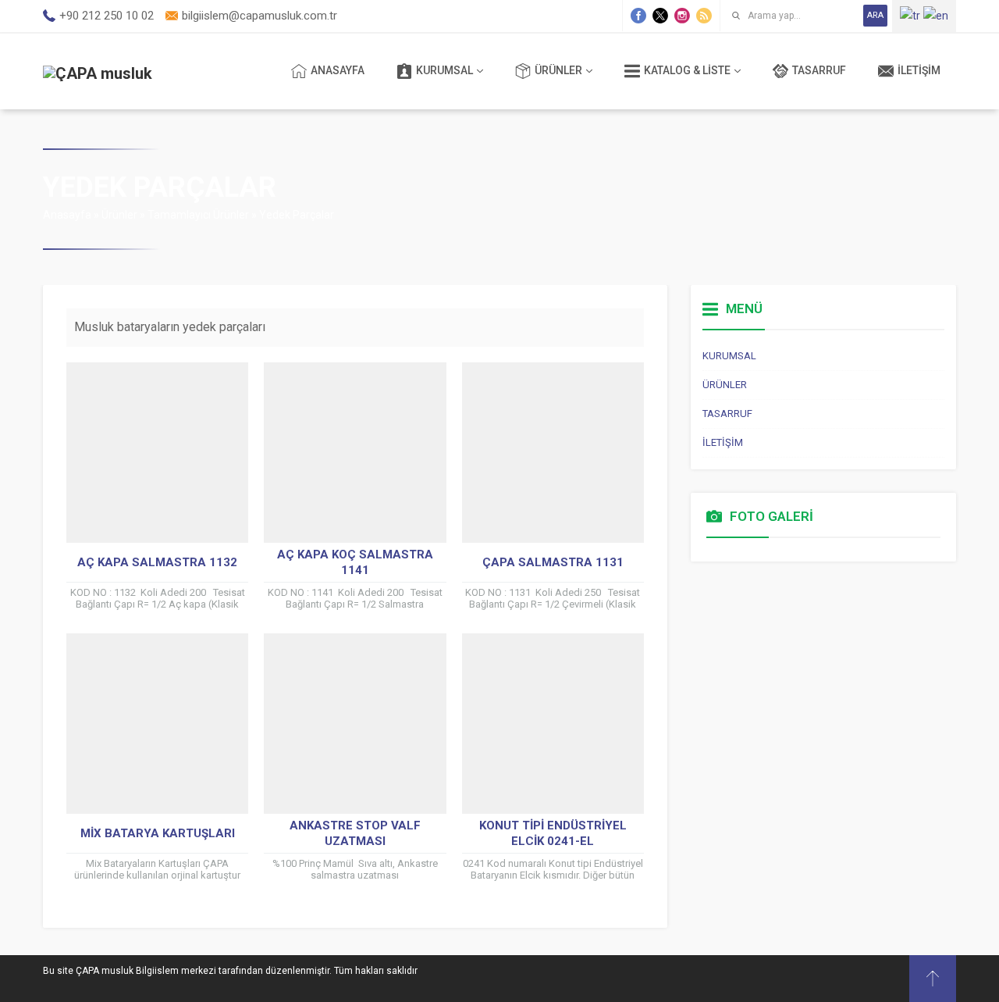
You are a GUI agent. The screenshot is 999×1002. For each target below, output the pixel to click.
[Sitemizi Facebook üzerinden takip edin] (638, 15)
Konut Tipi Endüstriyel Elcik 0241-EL (553, 833)
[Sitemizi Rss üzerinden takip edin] (704, 15)
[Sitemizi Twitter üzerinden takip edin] (660, 15)
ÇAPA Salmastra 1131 (553, 562)
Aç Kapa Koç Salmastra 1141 (355, 562)
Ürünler (119, 215)
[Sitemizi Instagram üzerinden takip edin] (682, 15)
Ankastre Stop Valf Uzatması (355, 833)
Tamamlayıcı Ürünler (198, 215)
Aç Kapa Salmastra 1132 (157, 562)
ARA (875, 15)
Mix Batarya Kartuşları (157, 833)
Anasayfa (67, 215)
